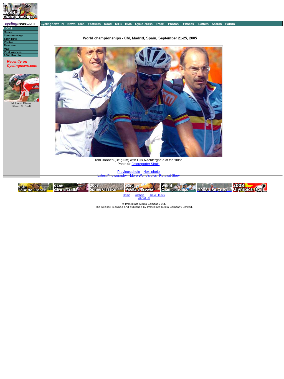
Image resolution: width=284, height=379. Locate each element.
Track (160, 24)
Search (217, 24)
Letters (203, 24)
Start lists (10, 38)
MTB (118, 24)
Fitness (188, 24)
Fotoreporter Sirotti (145, 164)
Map (6, 48)
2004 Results (13, 55)
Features (94, 24)
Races (8, 32)
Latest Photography (112, 176)
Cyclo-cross (144, 24)
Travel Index (157, 194)
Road (108, 24)
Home (7, 28)
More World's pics (143, 176)
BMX (128, 24)
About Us (144, 197)
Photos (173, 24)
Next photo (151, 172)
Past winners (13, 52)
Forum (230, 24)
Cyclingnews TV (52, 24)
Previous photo (128, 172)
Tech (81, 24)
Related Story (169, 176)
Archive (139, 194)
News (71, 24)
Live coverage (13, 35)
